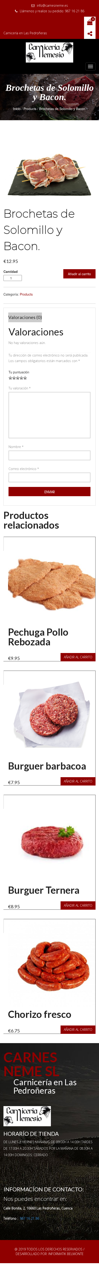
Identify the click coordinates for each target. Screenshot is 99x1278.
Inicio (17, 108)
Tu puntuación (19, 372)
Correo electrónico (24, 469)
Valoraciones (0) (25, 317)
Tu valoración (20, 388)
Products (29, 108)
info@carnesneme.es (52, 5)
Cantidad (10, 271)
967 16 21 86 (29, 1218)
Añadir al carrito (79, 273)
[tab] (25, 317)
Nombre (16, 447)
